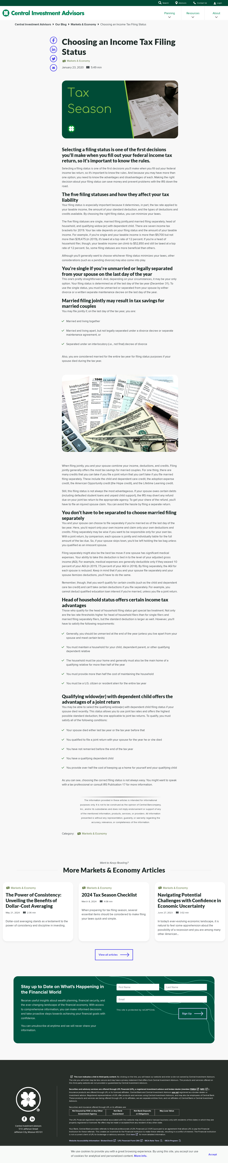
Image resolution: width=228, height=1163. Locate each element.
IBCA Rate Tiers (152, 1140)
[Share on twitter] (53, 58)
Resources (192, 13)
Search (165, 3)
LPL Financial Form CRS (129, 1140)
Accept (212, 1154)
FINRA (193, 1089)
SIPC (202, 1089)
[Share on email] (53, 67)
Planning (169, 13)
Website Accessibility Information (84, 1140)
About (216, 13)
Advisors (182, 3)
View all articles (108, 955)
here (133, 1134)
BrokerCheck (107, 1140)
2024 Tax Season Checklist (109, 895)
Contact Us (202, 3)
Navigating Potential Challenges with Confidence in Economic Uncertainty (189, 900)
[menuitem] (169, 13)
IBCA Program (171, 1140)
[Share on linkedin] (53, 49)
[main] (114, 540)
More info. (140, 1156)
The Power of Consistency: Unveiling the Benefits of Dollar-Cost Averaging (33, 900)
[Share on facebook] (53, 40)
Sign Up (187, 1013)
